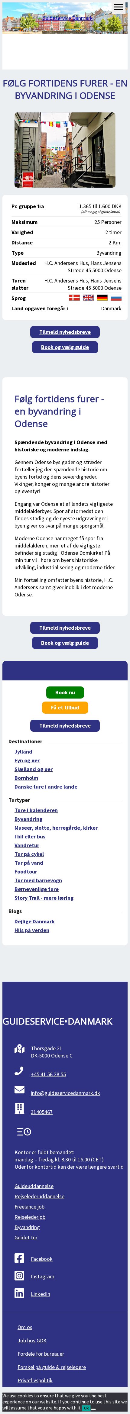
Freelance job (29, 1206)
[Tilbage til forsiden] (65, 18)
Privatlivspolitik (35, 1380)
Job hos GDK (32, 1340)
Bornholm (26, 777)
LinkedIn (40, 1293)
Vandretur (27, 845)
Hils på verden (32, 930)
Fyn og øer (27, 760)
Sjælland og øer (34, 769)
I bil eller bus (30, 836)
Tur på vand (29, 862)
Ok (86, 1408)
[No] (93, 1409)
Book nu (65, 692)
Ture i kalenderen (36, 810)
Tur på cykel (29, 854)
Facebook (42, 1258)
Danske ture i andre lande (46, 786)
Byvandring (28, 818)
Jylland (23, 751)
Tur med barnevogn (38, 880)
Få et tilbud (65, 707)
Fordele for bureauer (41, 1353)
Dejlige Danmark (35, 921)
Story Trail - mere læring (44, 897)
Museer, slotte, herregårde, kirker (56, 827)
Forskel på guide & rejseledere (52, 1367)
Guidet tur (26, 1237)
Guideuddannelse (34, 1186)
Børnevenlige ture (37, 889)
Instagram (42, 1276)
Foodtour (26, 871)
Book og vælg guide (65, 347)
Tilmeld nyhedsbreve (65, 331)
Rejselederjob (30, 1216)
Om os (25, 1327)
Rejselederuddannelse (39, 1196)
